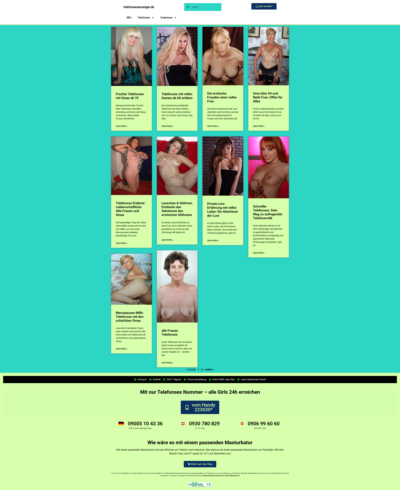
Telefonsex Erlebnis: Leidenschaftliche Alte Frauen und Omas (130, 209)
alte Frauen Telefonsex (170, 332)
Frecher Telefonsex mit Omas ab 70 (130, 96)
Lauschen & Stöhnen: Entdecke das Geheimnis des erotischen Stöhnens (177, 209)
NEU (129, 17)
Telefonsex (144, 17)
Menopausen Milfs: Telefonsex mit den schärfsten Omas (130, 316)
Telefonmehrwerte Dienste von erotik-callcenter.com (221, 475)
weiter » (209, 369)
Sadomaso (166, 17)
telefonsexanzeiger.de (138, 7)
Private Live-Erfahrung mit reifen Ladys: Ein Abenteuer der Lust (222, 210)
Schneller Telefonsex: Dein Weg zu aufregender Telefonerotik (267, 212)
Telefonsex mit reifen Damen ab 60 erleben (177, 96)
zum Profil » (122, 126)
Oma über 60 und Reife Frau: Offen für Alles (267, 97)
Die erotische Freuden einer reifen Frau (222, 97)
